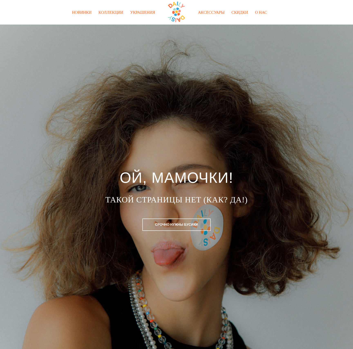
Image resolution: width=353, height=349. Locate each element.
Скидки (239, 12)
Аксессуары (211, 12)
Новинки (82, 12)
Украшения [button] (142, 12)
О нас (261, 12)
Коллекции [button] (110, 12)
